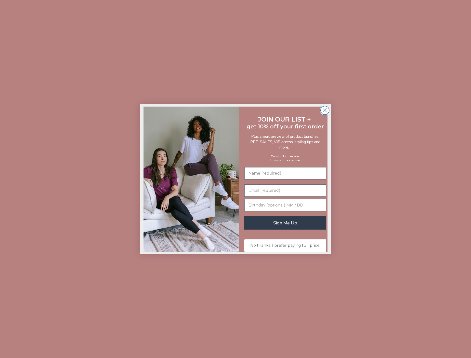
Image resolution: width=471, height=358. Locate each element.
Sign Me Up (285, 223)
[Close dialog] (325, 110)
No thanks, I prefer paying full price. (285, 245)
